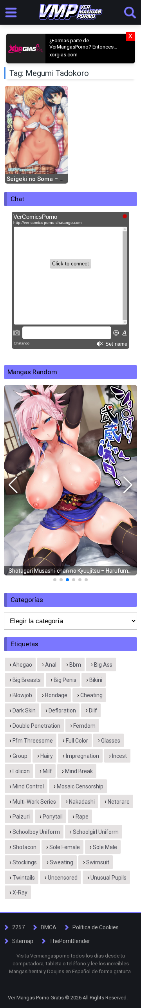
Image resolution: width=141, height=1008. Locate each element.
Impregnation (82, 756)
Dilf (93, 710)
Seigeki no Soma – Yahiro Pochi (51, 178)
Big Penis (65, 680)
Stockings (25, 862)
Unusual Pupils (108, 878)
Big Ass (103, 665)
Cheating (91, 695)
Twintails (24, 878)
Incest (119, 756)
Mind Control (28, 786)
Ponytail (53, 816)
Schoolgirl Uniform (96, 832)
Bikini (95, 680)
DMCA (48, 927)
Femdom (84, 726)
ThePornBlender (69, 941)
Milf (47, 771)
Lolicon (21, 771)
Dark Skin (24, 710)
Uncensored (63, 878)
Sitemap (22, 941)
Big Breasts (27, 680)
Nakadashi (82, 802)
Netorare (119, 802)
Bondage (56, 695)
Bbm (75, 665)
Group (20, 756)
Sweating (61, 862)
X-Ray (20, 892)
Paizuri (21, 816)
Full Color (77, 741)
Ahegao (22, 665)
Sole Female (64, 847)
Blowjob (22, 695)
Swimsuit (97, 862)
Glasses (110, 741)
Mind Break (79, 771)
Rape (82, 816)
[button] (13, 485)
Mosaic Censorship (80, 786)
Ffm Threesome (33, 741)
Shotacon (24, 847)
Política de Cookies (95, 927)
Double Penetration (36, 726)
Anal (50, 665)
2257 (18, 927)
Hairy (46, 756)
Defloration (62, 710)
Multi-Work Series (34, 802)
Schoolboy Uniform (36, 832)
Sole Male (105, 847)
